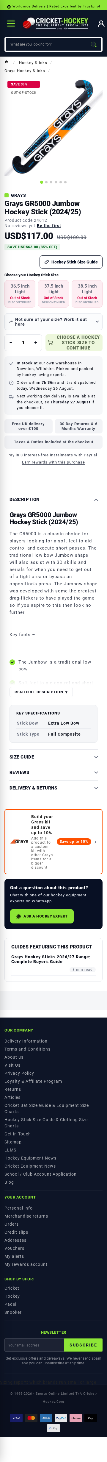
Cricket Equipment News (30, 1166)
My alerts (14, 1256)
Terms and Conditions (27, 1049)
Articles (12, 1097)
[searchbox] (46, 44)
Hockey (12, 1296)
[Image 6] (65, 182)
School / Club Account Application (40, 1174)
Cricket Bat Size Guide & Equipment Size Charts (46, 1108)
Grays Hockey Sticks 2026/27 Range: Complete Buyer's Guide (51, 959)
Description (25, 499)
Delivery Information (26, 1041)
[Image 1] (41, 182)
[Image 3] (51, 182)
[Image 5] (60, 182)
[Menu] (11, 23)
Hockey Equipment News (30, 1158)
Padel (10, 1304)
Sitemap (13, 1142)
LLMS (10, 1150)
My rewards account (26, 1264)
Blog (9, 1182)
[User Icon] (101, 23)
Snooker (13, 1312)
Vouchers (14, 1248)
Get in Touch (17, 1134)
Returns (12, 1089)
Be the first (49, 225)
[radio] (19, 294)
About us (13, 1057)
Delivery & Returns (33, 788)
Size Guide (22, 757)
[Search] (94, 44)
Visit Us (12, 1065)
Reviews (19, 772)
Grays (18, 195)
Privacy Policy (19, 1073)
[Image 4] (56, 182)
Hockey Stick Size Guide (74, 262)
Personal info (18, 1208)
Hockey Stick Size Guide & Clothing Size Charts (46, 1122)
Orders (11, 1224)
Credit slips (16, 1232)
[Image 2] (46, 182)
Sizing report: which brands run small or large (48, 1382)
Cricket (11, 1288)
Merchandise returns (26, 1216)
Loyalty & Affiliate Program (33, 1081)
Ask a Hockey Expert (45, 916)
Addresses (15, 1240)
